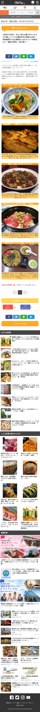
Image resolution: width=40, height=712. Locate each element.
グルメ (22, 12)
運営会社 (8, 703)
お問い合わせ (20, 705)
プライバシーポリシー (28, 703)
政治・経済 (13, 12)
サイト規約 (16, 703)
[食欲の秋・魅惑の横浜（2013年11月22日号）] (31, 56)
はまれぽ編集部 (34, 61)
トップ (4, 12)
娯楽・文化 (31, 12)
